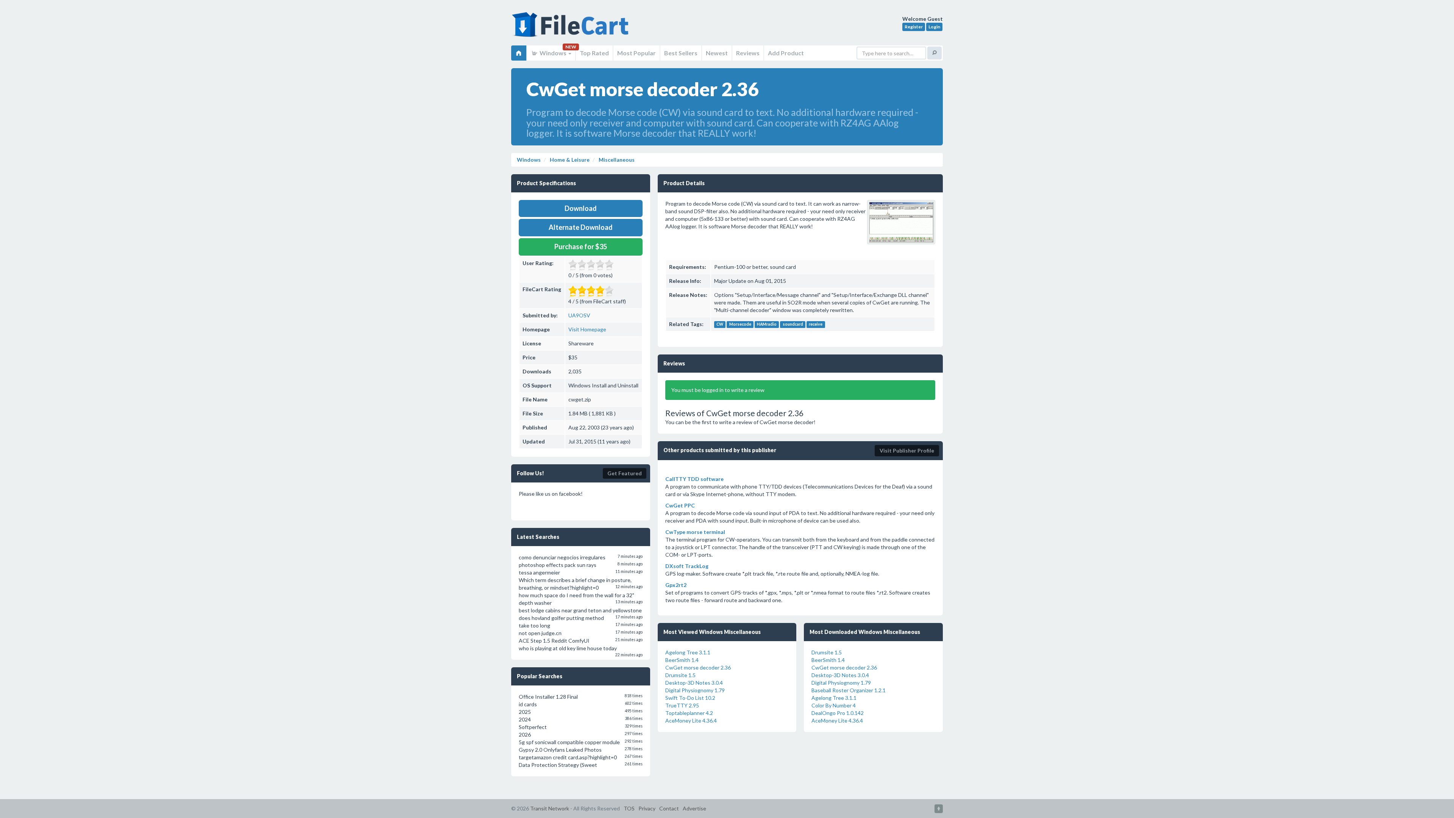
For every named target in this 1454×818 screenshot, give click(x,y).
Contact (669, 808)
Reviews (748, 52)
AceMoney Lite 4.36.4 (691, 720)
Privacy (646, 808)
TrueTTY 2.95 (682, 705)
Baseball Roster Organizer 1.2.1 (848, 690)
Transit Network (549, 808)
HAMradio (767, 324)
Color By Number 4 (833, 705)
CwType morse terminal (695, 532)
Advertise (694, 808)
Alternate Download (581, 227)
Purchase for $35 (580, 246)
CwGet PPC (680, 505)
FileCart (571, 28)
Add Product (786, 52)
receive (815, 324)
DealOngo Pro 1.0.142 (837, 713)
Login (934, 27)
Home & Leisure (569, 159)
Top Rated (594, 52)
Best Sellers (680, 52)
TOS (629, 808)
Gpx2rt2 (675, 585)
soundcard (793, 324)
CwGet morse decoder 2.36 (698, 667)
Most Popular (636, 52)
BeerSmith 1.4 (682, 660)
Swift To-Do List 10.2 (690, 698)
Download (581, 208)
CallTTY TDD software (694, 479)
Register (914, 27)
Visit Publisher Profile (907, 450)
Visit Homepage (587, 329)
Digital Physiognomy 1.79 (695, 690)
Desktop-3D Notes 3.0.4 (694, 682)
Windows (553, 52)
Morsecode (740, 324)
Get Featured (624, 473)
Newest (717, 52)
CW (719, 324)
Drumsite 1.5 (680, 675)
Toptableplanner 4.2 (689, 713)
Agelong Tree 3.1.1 (687, 652)
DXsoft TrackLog (686, 566)
